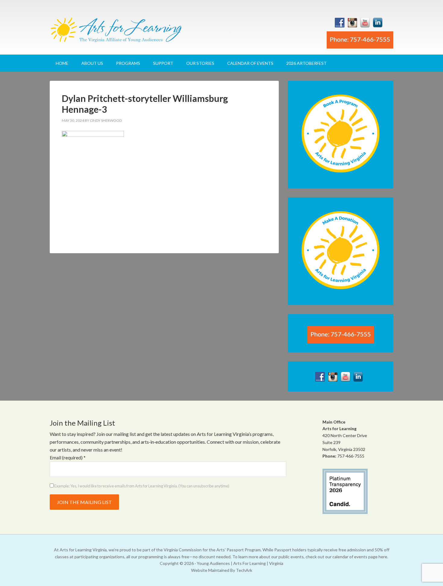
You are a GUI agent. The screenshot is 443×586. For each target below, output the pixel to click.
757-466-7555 (350, 455)
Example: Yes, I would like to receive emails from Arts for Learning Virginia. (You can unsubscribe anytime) (141, 486)
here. (383, 556)
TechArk (244, 570)
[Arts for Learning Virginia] (116, 32)
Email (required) (68, 457)
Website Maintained (210, 570)
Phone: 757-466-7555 (360, 39)
